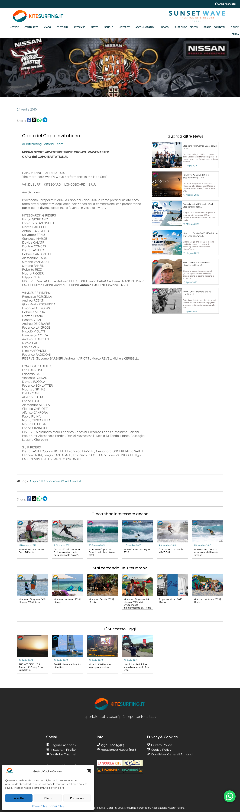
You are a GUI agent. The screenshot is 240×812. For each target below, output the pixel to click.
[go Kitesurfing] (120, 709)
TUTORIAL (62, 27)
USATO (165, 27)
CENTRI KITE (31, 27)
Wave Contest (71, 481)
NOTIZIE (14, 27)
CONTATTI (219, 27)
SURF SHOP (180, 27)
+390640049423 (112, 745)
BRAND (207, 27)
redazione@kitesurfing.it (118, 749)
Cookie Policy (39, 806)
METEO (95, 27)
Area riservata (227, 3)
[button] (89, 771)
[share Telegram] (45, 120)
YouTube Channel (63, 754)
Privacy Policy (56, 806)
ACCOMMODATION (145, 27)
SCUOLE (108, 27)
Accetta (19, 798)
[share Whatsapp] (39, 120)
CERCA (235, 34)
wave (56, 481)
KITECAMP (79, 27)
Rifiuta (48, 798)
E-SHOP (235, 27)
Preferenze (77, 798)
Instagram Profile (63, 749)
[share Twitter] (34, 120)
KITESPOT (124, 27)
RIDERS (194, 27)
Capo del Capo (41, 481)
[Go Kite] (38, 21)
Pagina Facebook (63, 745)
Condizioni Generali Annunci (171, 754)
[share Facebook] (29, 120)
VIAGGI (47, 27)
